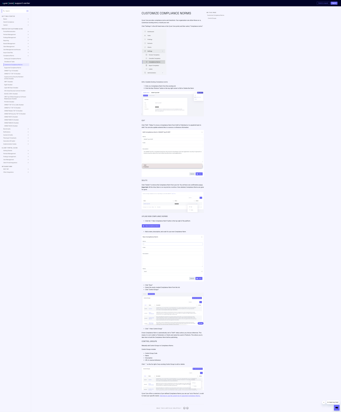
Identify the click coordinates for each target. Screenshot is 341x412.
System (5, 25)
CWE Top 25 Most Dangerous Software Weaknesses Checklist (15, 97)
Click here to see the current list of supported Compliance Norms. (180, 396)
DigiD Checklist (8, 84)
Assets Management (9, 43)
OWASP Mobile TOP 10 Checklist (13, 111)
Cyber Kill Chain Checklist (11, 87)
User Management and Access (12, 49)
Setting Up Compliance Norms (12, 58)
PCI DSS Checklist (9, 101)
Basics (5, 19)
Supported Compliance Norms (12, 67)
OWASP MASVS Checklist (11, 123)
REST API (6, 169)
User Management (8, 159)
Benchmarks (6, 129)
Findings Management (9, 37)
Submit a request (323, 3)
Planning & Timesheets (9, 138)
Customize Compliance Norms (13, 64)
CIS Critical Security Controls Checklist (14, 90)
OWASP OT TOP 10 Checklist (12, 73)
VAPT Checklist (8, 81)
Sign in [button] (334, 3)
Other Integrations (8, 172)
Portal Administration (9, 31)
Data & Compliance (8, 22)
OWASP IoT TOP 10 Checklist (12, 108)
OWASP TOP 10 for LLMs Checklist (14, 105)
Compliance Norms (8, 55)
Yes (184, 408)
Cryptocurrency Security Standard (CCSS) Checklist (13, 77)
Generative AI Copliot (9, 141)
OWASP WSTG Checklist (11, 117)
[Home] (16, 3)
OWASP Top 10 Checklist (11, 70)
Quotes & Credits (8, 135)
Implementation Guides (9, 144)
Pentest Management (9, 34)
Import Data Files (8, 52)
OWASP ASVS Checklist (11, 126)
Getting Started (7, 150)
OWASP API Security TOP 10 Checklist (15, 114)
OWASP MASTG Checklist (11, 120)
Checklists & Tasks (9, 61)
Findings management (9, 156)
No (187, 408)
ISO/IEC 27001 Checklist (11, 94)
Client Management (8, 46)
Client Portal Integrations (10, 162)
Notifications (6, 132)
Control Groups (212, 18)
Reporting (6, 40)
